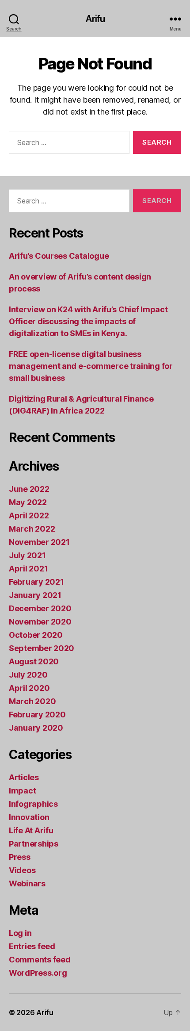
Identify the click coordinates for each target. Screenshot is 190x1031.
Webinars (27, 883)
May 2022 (28, 502)
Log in (20, 933)
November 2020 (40, 621)
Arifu (95, 18)
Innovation (29, 817)
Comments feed (40, 959)
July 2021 (27, 555)
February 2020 (37, 714)
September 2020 (41, 648)
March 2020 (32, 701)
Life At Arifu (31, 830)
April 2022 (29, 515)
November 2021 (39, 542)
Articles (24, 777)
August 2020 (34, 661)
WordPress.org (38, 972)
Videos (22, 870)
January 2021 (35, 595)
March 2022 (32, 528)
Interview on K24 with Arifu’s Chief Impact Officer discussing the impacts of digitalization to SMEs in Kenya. (88, 321)
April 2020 (29, 688)
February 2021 (36, 581)
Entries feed (32, 946)
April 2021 (28, 568)
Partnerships (33, 843)
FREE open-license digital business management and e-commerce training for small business (91, 366)
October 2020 (36, 635)
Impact (22, 790)
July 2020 (28, 674)
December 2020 (40, 608)
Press (19, 857)
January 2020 (36, 727)
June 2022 (29, 489)
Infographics (33, 804)
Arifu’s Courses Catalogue (59, 256)
